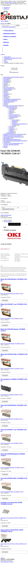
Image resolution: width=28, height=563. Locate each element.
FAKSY (5, 103)
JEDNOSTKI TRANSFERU (19, 124)
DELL (4, 83)
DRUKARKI (6, 78)
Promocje (5, 147)
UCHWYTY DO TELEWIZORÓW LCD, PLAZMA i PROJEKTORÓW (13, 144)
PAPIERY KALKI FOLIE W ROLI (11, 135)
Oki (7, 216)
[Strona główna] (8, 30)
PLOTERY (6, 79)
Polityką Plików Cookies (11, 2)
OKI (4, 91)
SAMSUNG (6, 94)
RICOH (5, 92)
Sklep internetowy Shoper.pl (7, 561)
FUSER (14, 122)
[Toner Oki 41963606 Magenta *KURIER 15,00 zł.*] (6, 466)
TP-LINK (5, 98)
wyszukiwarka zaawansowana (9, 26)
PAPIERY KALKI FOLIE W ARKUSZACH (13, 134)
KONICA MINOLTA (14, 116)
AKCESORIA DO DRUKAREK (11, 99)
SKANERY (6, 142)
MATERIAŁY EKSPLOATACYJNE (12, 105)
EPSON (5, 85)
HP (4, 86)
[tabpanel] (14, 254)
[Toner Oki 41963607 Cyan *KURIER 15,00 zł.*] (6, 442)
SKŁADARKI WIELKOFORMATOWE (13, 136)
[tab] (15, 230)
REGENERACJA (7, 138)
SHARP (5, 95)
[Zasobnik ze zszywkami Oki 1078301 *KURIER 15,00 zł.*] (6, 516)
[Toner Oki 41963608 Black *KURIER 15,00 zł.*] (6, 417)
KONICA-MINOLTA (8, 88)
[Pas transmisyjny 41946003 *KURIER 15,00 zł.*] (6, 393)
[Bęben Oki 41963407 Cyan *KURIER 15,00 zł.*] (6, 317)
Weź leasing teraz (15, 224)
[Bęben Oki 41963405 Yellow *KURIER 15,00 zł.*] (6, 367)
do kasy (2, 23)
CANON (5, 82)
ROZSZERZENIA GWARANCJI (11, 139)
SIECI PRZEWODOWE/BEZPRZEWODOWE (14, 140)
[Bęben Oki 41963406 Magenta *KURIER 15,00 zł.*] (6, 342)
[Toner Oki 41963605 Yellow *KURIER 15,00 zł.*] (6, 490)
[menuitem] (9, 33)
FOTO (5, 104)
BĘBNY (14, 121)
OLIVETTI (12, 126)
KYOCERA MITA (7, 87)
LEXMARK (6, 90)
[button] (7, 220)
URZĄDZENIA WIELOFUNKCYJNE (12, 77)
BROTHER (6, 81)
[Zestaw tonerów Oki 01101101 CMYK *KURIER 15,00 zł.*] (6, 542)
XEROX (5, 96)
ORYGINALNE (10, 107)
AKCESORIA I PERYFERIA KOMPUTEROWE (10, 101)
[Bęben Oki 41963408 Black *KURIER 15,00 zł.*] (6, 292)
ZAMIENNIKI (9, 133)
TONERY (14, 125)
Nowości (5, 146)
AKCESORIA (15, 120)
